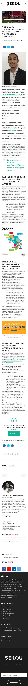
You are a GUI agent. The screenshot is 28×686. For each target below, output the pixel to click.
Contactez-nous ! (14, 433)
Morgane (9, 40)
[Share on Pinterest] (17, 454)
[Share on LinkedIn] (12, 48)
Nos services (7, 609)
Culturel (12, 465)
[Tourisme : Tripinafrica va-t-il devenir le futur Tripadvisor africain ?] (14, 487)
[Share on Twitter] (8, 48)
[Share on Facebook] (4, 48)
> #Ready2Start (7, 522)
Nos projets (7, 611)
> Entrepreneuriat (7, 525)
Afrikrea (16, 152)
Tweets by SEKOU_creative (10, 557)
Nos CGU (6, 618)
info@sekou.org (13, 628)
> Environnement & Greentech (11, 526)
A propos (6, 607)
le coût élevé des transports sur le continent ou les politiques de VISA (13, 361)
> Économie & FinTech (8, 523)
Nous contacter (8, 616)
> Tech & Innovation (8, 529)
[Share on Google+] (13, 454)
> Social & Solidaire (7, 528)
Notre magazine (8, 614)
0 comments (18, 40)
